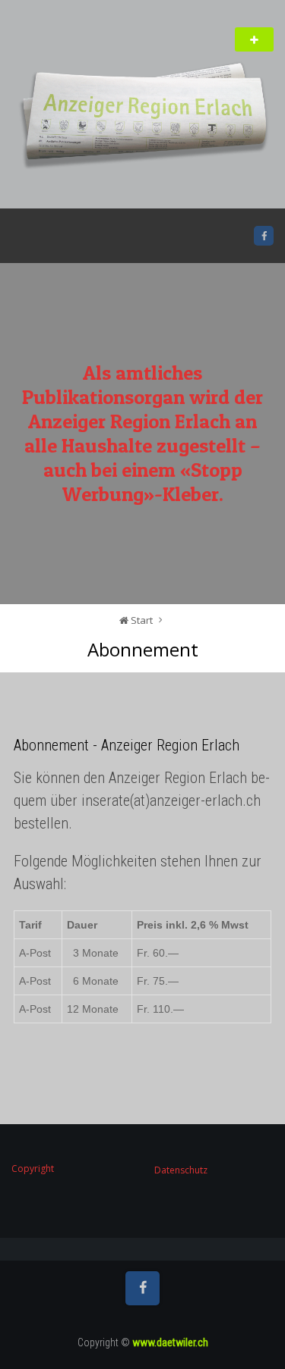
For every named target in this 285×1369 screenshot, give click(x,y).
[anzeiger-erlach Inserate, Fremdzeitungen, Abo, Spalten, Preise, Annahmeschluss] (142, 119)
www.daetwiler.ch (170, 1342)
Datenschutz (180, 1170)
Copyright (32, 1168)
